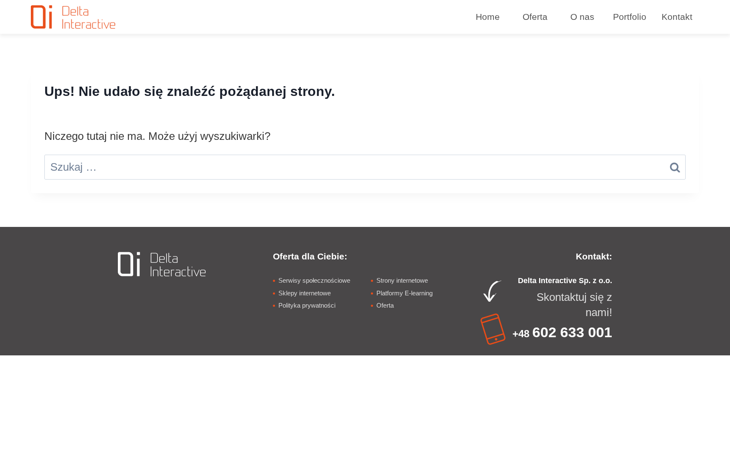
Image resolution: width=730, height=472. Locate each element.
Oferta (385, 305)
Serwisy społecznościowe (314, 280)
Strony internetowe (402, 280)
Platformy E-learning (404, 293)
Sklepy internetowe (304, 293)
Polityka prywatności (306, 305)
